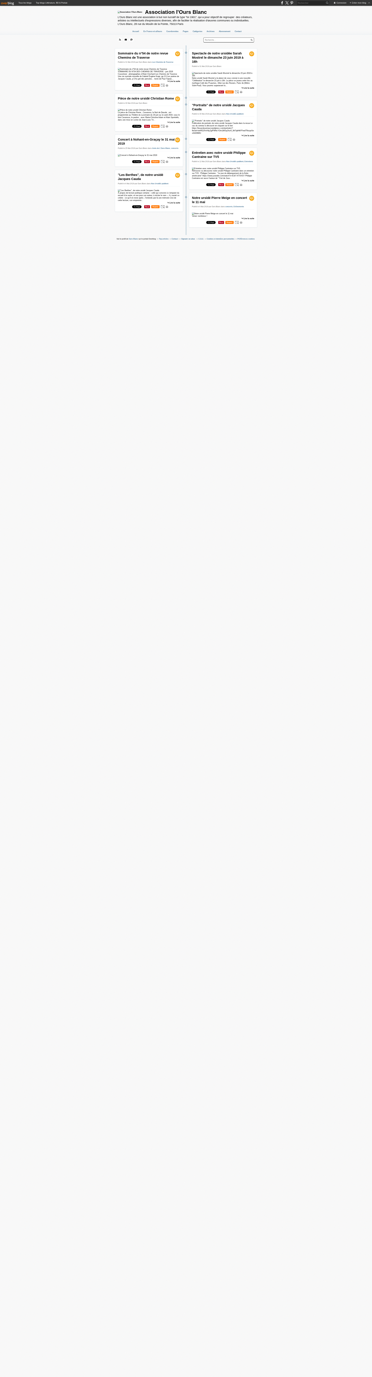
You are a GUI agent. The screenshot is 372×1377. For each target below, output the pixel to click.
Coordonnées (172, 31)
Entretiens (248, 161)
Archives (210, 31)
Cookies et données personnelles (220, 239)
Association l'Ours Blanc (176, 12)
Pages (185, 31)
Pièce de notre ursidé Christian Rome (146, 98)
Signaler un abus (188, 239)
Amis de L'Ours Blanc (161, 148)
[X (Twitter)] (287, 3)
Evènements (239, 207)
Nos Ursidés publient (159, 184)
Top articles (164, 239)
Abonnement (224, 31)
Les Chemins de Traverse (162, 62)
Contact (238, 31)
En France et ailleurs (152, 31)
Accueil (135, 31)
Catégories (197, 31)
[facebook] (282, 3)
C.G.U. (201, 239)
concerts (174, 148)
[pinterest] (292, 3)
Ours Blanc (133, 239)
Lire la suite (174, 81)
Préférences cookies (246, 239)
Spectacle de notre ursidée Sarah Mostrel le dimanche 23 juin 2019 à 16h (217, 57)
